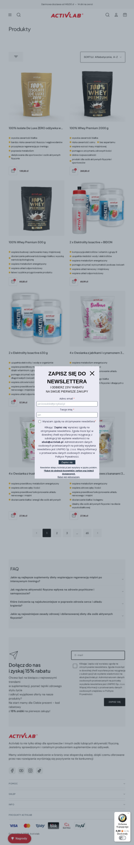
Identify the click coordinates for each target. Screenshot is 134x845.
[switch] (122, 838)
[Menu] (128, 814)
